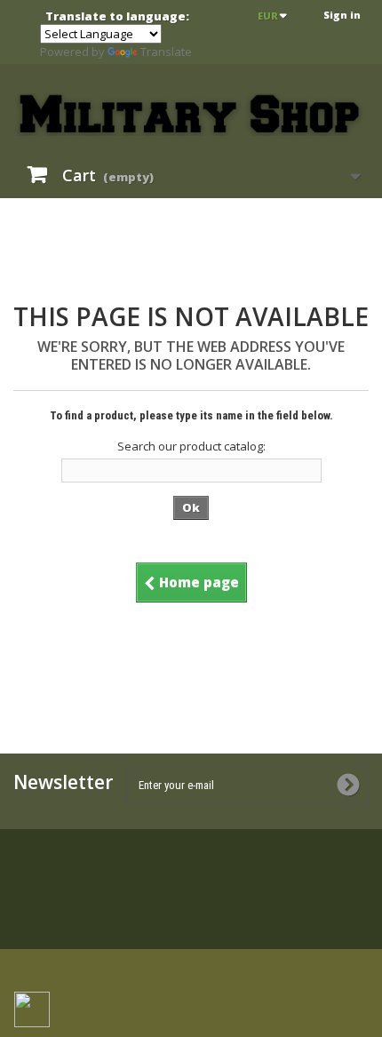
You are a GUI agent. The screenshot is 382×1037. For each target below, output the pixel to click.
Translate (166, 52)
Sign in (342, 14)
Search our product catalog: (191, 446)
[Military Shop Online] (191, 114)
